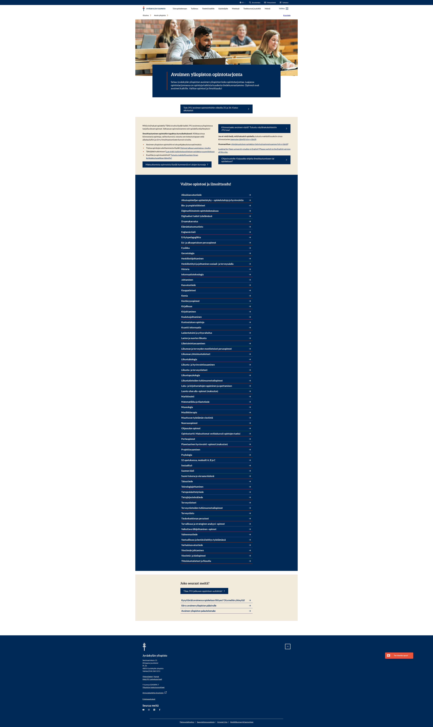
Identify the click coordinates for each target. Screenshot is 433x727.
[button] (399, 655)
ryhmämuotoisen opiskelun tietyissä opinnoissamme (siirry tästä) (259, 144)
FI (243, 3)
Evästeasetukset (149, 699)
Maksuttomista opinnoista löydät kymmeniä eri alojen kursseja (176, 164)
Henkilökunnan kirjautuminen (241, 722)
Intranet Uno (222, 722)
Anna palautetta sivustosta (153, 693)
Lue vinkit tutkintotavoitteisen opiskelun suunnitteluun (190, 151)
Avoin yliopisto (160, 15)
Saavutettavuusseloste (206, 722)
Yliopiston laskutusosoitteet (154, 687)
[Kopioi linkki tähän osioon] (233, 184)
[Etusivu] (154, 8)
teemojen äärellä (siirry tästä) (243, 139)
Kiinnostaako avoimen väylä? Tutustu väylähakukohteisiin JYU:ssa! (249, 128)
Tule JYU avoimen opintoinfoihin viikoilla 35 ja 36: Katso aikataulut (210, 109)
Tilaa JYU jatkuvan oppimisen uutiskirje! (202, 591)
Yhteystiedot (148, 676)
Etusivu (146, 15)
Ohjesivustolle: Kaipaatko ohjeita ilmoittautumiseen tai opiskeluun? (247, 160)
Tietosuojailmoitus (187, 722)
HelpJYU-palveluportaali (152, 679)
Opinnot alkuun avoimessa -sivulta (195, 148)
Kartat (156, 676)
